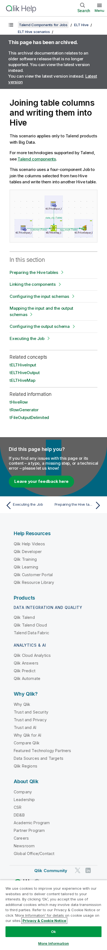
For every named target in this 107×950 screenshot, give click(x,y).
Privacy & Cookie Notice (44, 920)
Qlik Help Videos (29, 543)
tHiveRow (19, 402)
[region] (53, 915)
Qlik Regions (25, 766)
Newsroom (24, 845)
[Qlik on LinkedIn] (88, 870)
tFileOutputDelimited (29, 417)
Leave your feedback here (41, 481)
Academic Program (32, 822)
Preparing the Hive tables (34, 272)
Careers (21, 838)
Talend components (37, 159)
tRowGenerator (24, 409)
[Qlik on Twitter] (78, 870)
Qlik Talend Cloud (30, 625)
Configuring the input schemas (39, 296)
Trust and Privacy (30, 719)
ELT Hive (81, 25)
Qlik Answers (26, 663)
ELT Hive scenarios (34, 31)
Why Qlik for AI (27, 735)
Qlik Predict (24, 670)
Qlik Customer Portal (33, 574)
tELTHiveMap (22, 380)
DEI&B (19, 815)
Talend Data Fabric (31, 632)
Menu (99, 10)
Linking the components (33, 284)
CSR (17, 807)
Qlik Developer (28, 551)
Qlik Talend (24, 617)
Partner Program (29, 830)
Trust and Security (31, 712)
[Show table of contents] (11, 25)
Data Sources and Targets (38, 758)
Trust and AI (25, 727)
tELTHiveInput (23, 365)
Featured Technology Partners (42, 750)
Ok (53, 931)
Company (23, 792)
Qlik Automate (27, 678)
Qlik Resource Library (34, 582)
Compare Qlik (27, 743)
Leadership (24, 799)
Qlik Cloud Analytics (32, 655)
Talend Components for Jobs (43, 25)
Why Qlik (22, 704)
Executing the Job (27, 338)
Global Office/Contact (34, 853)
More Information (53, 943)
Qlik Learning (26, 567)
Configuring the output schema (40, 326)
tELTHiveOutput (25, 372)
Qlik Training (25, 559)
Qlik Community (50, 870)
